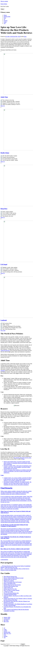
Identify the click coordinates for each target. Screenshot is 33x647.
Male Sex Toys (7, 633)
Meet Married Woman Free (10, 576)
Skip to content (4, 1)
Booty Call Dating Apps (9, 583)
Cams (5, 22)
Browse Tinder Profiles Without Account (13, 578)
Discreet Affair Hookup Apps (11, 586)
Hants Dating (4, 4)
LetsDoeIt (4, 320)
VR (4, 23)
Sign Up (3, 105)
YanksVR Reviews (5, 350)
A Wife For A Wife (8, 591)
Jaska (25, 36)
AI (4, 19)
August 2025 (7, 618)
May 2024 (6, 621)
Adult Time (4, 97)
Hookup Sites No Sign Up (10, 579)
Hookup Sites (7, 16)
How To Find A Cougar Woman (11, 590)
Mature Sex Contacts (9, 580)
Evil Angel (4, 264)
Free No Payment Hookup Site (11, 593)
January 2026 (7, 617)
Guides (5, 630)
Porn (5, 18)
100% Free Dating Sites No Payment (13, 582)
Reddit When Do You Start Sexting (12, 584)
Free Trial (3, 330)
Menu (2, 9)
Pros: (23, 459)
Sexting (5, 20)
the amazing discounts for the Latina (22, 457)
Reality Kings (5, 153)
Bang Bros (4, 208)
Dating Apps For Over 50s (10, 589)
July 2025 (6, 620)
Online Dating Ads (8, 587)
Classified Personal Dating (10, 594)
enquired (3, 370)
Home (5, 15)
